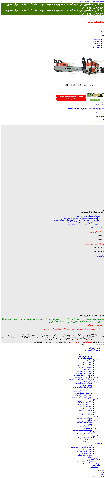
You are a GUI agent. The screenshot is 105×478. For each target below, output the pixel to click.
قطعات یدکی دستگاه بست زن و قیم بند (78, 379)
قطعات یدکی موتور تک (84, 434)
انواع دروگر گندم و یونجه (88, 439)
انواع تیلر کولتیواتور (89, 369)
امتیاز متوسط (95, 41)
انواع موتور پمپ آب (89, 389)
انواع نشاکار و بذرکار (89, 385)
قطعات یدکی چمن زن (84, 426)
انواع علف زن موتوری (84, 400)
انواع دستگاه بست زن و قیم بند (85, 377)
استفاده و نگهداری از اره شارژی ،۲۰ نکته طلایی (84, 222)
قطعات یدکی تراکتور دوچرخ (82, 383)
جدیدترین (97, 43)
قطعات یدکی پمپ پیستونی (82, 430)
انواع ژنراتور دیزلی (85, 356)
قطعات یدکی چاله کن (84, 418)
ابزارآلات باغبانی (90, 445)
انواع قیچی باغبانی (86, 449)
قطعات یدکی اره (86, 414)
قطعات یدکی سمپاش (84, 367)
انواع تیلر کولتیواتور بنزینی (83, 371)
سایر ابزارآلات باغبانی (85, 455)
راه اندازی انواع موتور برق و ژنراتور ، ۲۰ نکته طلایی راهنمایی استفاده (77, 220)
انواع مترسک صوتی (89, 435)
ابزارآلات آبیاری (91, 457)
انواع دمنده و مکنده (89, 441)
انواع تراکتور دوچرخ (89, 381)
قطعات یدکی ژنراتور (85, 358)
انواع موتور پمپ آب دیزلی (83, 393)
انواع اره (93, 412)
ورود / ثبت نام (95, 467)
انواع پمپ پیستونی (90, 428)
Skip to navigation (85, 2)
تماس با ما (100, 256)
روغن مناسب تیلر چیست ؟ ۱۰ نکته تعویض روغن (83, 224)
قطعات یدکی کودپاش (84, 422)
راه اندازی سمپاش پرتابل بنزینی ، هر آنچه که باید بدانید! (82, 218)
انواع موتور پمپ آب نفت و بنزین (81, 397)
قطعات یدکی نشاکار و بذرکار (82, 387)
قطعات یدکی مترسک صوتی (82, 437)
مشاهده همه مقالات (97, 227)
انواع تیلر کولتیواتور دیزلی (83, 373)
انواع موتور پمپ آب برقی (83, 395)
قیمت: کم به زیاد (94, 45)
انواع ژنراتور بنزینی (85, 354)
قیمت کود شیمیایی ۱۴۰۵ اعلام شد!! (88, 216)
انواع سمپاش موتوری (85, 365)
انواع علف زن (91, 398)
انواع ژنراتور (92, 352)
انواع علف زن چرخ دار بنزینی (82, 402)
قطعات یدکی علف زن (84, 410)
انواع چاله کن (91, 416)
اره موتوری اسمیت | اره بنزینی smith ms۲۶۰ (86, 108)
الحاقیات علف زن (86, 408)
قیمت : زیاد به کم (94, 47)
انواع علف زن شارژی (84, 404)
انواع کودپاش (91, 420)
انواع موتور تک (91, 432)
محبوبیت (97, 39)
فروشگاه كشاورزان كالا (96, 22)
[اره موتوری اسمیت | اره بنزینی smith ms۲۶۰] (78, 100)
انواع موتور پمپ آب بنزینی (83, 391)
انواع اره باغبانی (86, 453)
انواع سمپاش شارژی (85, 363)
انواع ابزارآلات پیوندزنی (84, 451)
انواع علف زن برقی (85, 406)
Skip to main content (97, 2)
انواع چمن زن (91, 424)
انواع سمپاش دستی (85, 361)
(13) (95, 112)
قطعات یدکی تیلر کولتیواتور (82, 375)
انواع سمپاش (91, 360)
